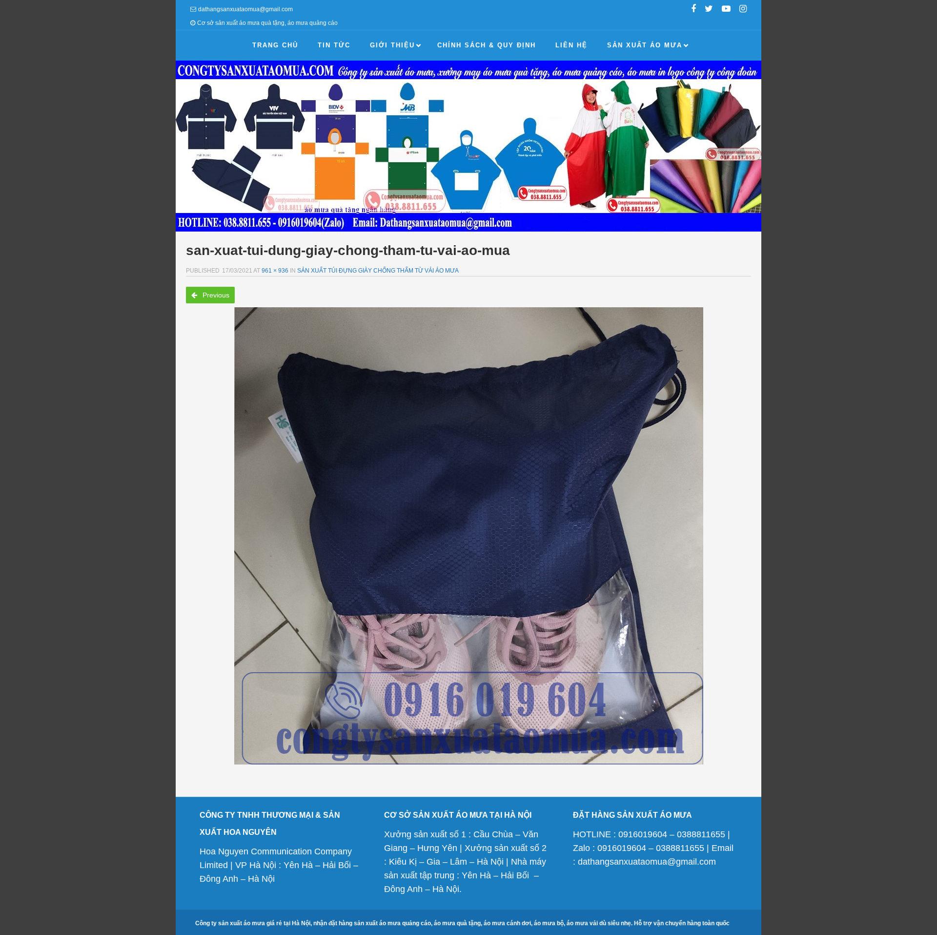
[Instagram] (743, 9)
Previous (215, 295)
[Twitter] (709, 9)
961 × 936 (275, 270)
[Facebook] (693, 9)
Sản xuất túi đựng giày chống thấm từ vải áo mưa (378, 270)
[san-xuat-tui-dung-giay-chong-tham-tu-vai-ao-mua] (468, 536)
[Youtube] (726, 9)
